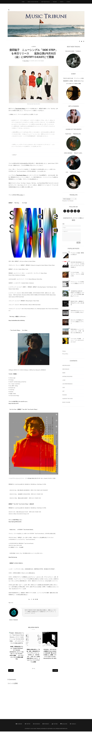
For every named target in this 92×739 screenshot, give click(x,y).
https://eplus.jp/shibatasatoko (15, 521)
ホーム (33, 668)
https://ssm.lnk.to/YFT (14, 403)
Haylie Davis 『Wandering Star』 (73, 133)
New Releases (66, 365)
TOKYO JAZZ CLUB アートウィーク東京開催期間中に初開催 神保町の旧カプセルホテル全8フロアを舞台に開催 (73, 81)
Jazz (63, 387)
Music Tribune (26, 60)
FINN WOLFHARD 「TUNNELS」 (73, 51)
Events (61, 1)
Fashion (64, 394)
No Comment (41, 60)
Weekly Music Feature (33, 1)
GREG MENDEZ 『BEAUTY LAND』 (73, 153)
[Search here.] (9, 9)
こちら (21, 195)
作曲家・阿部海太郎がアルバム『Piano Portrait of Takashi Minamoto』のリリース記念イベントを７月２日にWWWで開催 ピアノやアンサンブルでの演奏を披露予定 (17, 653)
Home (23, 1)
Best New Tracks (45, 1)
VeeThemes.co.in (51, 728)
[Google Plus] (71, 211)
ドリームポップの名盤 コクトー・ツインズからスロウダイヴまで (77, 340)
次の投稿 (11, 670)
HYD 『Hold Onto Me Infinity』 (73, 172)
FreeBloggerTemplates (61, 728)
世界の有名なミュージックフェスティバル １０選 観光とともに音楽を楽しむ (77, 331)
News (63, 372)
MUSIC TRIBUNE (37, 728)
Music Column (66, 402)
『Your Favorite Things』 (20, 108)
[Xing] (78, 211)
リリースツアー (24, 163)
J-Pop (63, 380)
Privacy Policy (65, 353)
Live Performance (67, 383)
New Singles (65, 369)
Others (68, 1)
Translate (71, 200)
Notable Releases (67, 376)
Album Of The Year (67, 398)
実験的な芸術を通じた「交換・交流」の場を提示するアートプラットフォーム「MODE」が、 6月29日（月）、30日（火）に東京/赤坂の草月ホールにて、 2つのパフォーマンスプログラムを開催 (33, 655)
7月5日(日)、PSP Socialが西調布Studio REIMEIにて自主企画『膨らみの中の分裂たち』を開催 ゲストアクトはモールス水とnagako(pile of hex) (50, 654)
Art (63, 391)
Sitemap (64, 351)
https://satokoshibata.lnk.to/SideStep (17, 320)
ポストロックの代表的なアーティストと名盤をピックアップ (77, 321)
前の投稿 (55, 670)
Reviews (55, 1)
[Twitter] (68, 211)
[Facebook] (64, 211)
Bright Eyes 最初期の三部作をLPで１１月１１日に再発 (77, 303)
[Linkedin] (75, 211)
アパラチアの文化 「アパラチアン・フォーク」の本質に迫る (77, 274)
